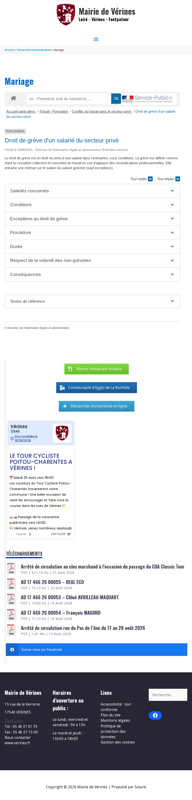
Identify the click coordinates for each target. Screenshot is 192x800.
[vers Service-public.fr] (147, 99)
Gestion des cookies (118, 742)
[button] (92, 191)
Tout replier (139, 179)
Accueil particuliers (21, 111)
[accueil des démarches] (13, 97)
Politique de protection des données (113, 731)
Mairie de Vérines (107, 11)
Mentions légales (115, 720)
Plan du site (111, 715)
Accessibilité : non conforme (116, 707)
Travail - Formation (54, 111)
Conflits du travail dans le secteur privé (102, 111)
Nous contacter (18, 737)
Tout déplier (166, 179)
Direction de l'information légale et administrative (38, 328)
